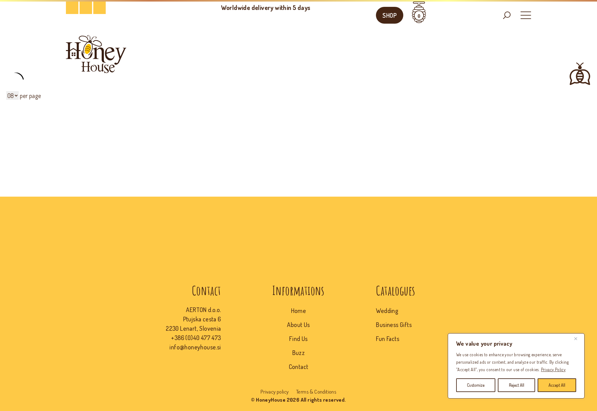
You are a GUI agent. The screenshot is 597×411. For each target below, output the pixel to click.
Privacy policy (275, 391)
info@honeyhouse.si (195, 347)
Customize (475, 385)
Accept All (556, 385)
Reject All (516, 385)
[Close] (578, 338)
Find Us (298, 338)
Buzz (298, 352)
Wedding (387, 310)
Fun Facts (387, 338)
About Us (298, 324)
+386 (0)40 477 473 (196, 338)
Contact (298, 366)
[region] (516, 366)
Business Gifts (394, 324)
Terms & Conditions (316, 391)
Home (298, 310)
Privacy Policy (553, 369)
